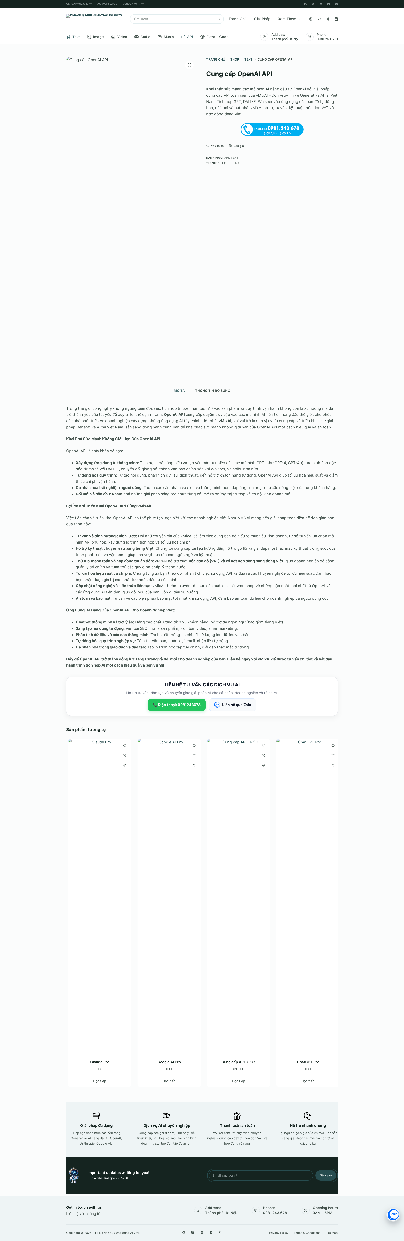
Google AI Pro (167, 1062)
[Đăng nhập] (310, 19)
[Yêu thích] (319, 19)
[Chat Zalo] (393, 1215)
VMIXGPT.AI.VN (107, 4)
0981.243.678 (327, 39)
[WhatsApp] (336, 4)
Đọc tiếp (98, 1081)
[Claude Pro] (97, 896)
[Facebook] (305, 4)
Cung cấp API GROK (236, 1062)
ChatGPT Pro (306, 1062)
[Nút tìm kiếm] (219, 19)
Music (169, 37)
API (190, 37)
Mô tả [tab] (179, 391)
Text (76, 37)
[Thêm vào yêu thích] (123, 745)
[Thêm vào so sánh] (123, 755)
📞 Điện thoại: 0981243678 (177, 705)
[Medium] (220, 1232)
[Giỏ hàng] (336, 19)
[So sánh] (327, 19)
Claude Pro (97, 1062)
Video (122, 37)
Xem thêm (287, 19)
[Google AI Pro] (167, 896)
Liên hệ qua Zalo (236, 705)
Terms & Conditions (307, 1232)
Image (98, 37)
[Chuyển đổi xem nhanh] (123, 765)
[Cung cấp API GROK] (236, 896)
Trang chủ (238, 19)
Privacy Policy (278, 1232)
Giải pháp (262, 19)
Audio (145, 37)
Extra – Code (217, 37)
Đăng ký (326, 1175)
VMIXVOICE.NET (133, 4)
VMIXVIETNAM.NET (79, 4)
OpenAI (235, 163)
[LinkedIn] (211, 1232)
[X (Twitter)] (313, 4)
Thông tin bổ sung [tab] (212, 391)
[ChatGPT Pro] (306, 896)
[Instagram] (321, 4)
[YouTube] (328, 4)
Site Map (332, 1232)
